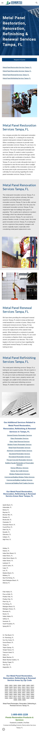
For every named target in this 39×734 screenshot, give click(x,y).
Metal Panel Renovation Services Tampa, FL (17, 71)
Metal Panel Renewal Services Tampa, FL (16, 75)
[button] (2, 3)
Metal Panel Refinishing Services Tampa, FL (17, 78)
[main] (19, 30)
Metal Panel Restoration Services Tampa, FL (17, 67)
